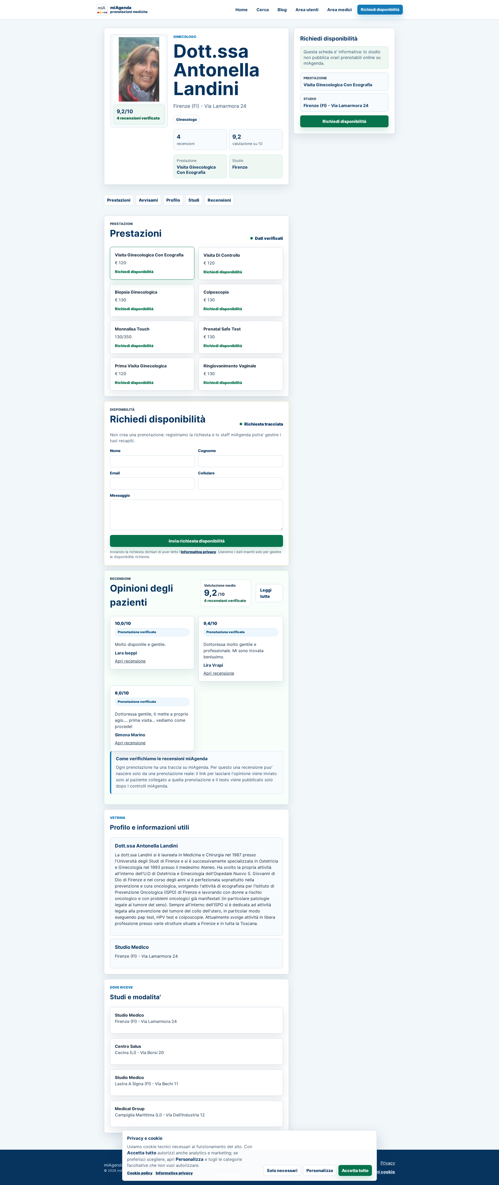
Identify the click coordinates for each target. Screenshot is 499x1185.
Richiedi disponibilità (380, 9)
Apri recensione (130, 661)
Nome (115, 450)
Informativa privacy (174, 1173)
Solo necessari (282, 1170)
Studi (193, 200)
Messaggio (120, 495)
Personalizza (319, 1170)
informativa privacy (198, 552)
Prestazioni (118, 200)
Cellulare (206, 473)
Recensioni (219, 200)
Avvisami (148, 200)
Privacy (387, 1163)
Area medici (339, 9)
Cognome (207, 450)
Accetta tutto (355, 1170)
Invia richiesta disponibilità (197, 541)
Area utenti (307, 9)
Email (115, 473)
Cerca (263, 9)
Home (241, 9)
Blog (282, 9)
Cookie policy (140, 1173)
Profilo (173, 200)
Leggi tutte (266, 593)
